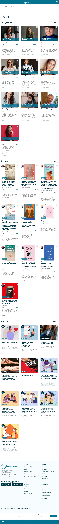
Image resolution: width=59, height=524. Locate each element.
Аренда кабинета (46, 495)
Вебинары (44, 469)
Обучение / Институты (30, 476)
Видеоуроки (45, 476)
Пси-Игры (44, 474)
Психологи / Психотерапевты (32, 467)
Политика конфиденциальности (24, 508)
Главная (3, 11)
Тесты (26, 489)
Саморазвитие (28, 471)
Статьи (26, 491)
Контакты (44, 498)
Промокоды (45, 478)
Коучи (25, 469)
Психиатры (27, 474)
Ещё (54, 23)
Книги (43, 481)
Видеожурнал (28, 493)
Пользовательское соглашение (8, 508)
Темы (8, 11)
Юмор (26, 496)
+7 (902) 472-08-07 (10, 483)
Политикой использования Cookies (17, 517)
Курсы (43, 467)
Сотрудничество (46, 492)
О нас (43, 501)
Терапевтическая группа (48, 471)
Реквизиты (45, 503)
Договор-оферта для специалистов (40, 510)
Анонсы (26, 486)
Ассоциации (45, 487)
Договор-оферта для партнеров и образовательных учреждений (15, 510)
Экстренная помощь (47, 489)
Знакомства (45, 484)
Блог (50, 510)
